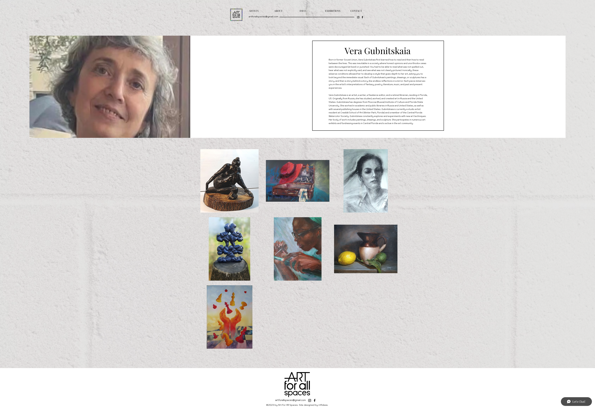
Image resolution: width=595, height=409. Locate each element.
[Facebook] (362, 17)
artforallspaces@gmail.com (263, 16)
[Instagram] (358, 17)
